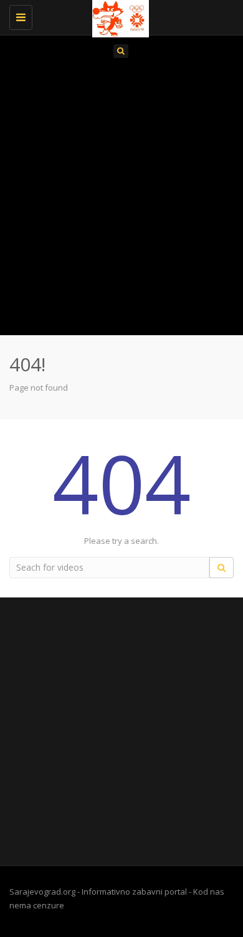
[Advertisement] (121, 200)
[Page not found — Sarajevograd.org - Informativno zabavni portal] (118, 15)
